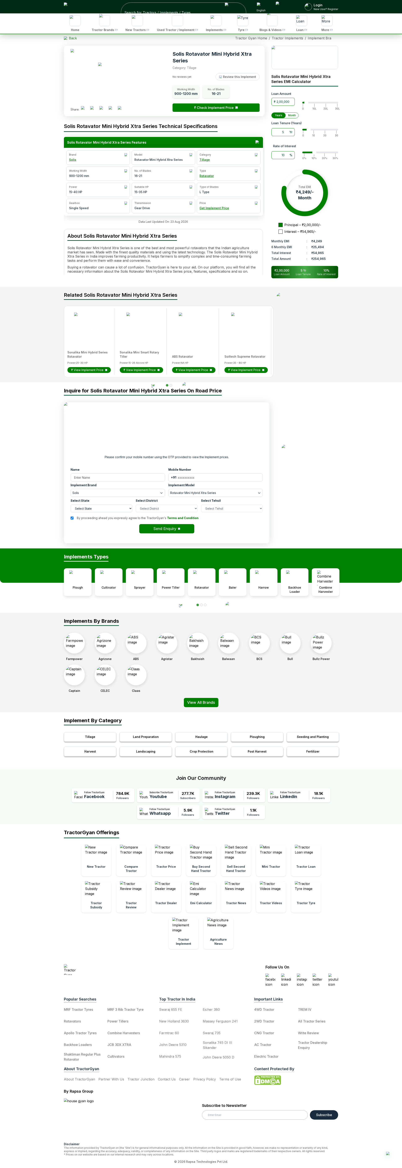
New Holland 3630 (174, 1021)
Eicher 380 (211, 1009)
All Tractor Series (311, 1021)
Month (292, 115)
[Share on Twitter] (102, 109)
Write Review (308, 1033)
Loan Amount (281, 94)
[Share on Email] (121, 109)
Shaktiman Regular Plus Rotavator (82, 1056)
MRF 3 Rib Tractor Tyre (125, 1009)
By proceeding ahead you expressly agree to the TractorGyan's (137, 518)
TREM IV (304, 1009)
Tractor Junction (141, 1079)
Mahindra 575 (170, 1056)
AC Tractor (262, 1045)
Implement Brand (84, 485)
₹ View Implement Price (87, 370)
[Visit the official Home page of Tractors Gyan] (101, 969)
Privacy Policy (204, 1079)
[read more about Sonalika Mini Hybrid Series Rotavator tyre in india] (86, 325)
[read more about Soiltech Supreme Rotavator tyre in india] (243, 325)
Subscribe (324, 1115)
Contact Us (167, 1079)
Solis (72, 159)
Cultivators (115, 1056)
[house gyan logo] (84, 1118)
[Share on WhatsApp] (112, 109)
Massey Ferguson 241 (220, 1021)
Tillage (205, 159)
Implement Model (181, 485)
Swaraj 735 (211, 1033)
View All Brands (201, 702)
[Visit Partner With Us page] (285, 7)
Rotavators (72, 1021)
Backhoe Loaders (78, 1045)
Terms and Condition (182, 518)
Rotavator (207, 176)
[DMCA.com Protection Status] (267, 1080)
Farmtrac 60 (169, 1033)
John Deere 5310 (173, 1045)
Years (278, 115)
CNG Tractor (264, 1033)
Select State (80, 500)
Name (75, 469)
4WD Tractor (264, 1009)
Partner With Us (111, 1079)
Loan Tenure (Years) (286, 123)
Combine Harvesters (123, 1033)
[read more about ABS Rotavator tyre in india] (191, 325)
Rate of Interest (284, 146)
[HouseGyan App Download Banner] (304, 57)
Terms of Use (230, 1079)
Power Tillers (117, 1021)
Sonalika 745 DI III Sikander (217, 1045)
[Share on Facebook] (84, 109)
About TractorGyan (79, 1079)
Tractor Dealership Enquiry (312, 1045)
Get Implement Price (214, 208)
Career (184, 1079)
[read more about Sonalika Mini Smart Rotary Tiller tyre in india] (139, 325)
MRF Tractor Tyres (78, 1009)
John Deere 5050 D (218, 1057)
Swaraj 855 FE (170, 1009)
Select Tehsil (211, 500)
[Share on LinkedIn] (93, 109)
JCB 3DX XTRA (119, 1045)
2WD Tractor (264, 1021)
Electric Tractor (266, 1056)
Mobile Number (179, 469)
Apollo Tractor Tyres (80, 1033)
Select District (147, 500)
